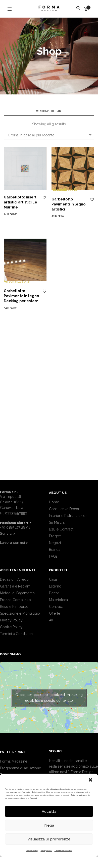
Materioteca (58, 600)
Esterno (55, 586)
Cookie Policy (32, 850)
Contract (56, 607)
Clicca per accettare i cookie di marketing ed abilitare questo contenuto (49, 698)
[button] (90, 779)
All (51, 620)
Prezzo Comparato (15, 600)
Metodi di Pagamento (17, 593)
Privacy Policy (46, 850)
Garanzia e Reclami (15, 586)
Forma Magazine (13, 761)
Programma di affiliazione (20, 768)
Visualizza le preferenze (49, 839)
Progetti (55, 536)
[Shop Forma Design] (49, 9)
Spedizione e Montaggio (20, 613)
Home (54, 502)
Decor (54, 593)
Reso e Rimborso (14, 607)
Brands (54, 550)
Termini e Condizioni (63, 850)
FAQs (53, 556)
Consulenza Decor (64, 509)
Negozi (55, 543)
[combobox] (49, 135)
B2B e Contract (61, 529)
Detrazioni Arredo (14, 579)
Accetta (49, 811)
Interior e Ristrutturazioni (68, 516)
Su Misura (57, 522)
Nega (49, 825)
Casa (53, 579)
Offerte (54, 613)
